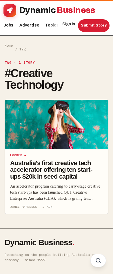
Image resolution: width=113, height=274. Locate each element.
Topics (53, 25)
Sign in (68, 24)
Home (9, 45)
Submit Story (94, 25)
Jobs (8, 25)
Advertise (29, 25)
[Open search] (98, 260)
